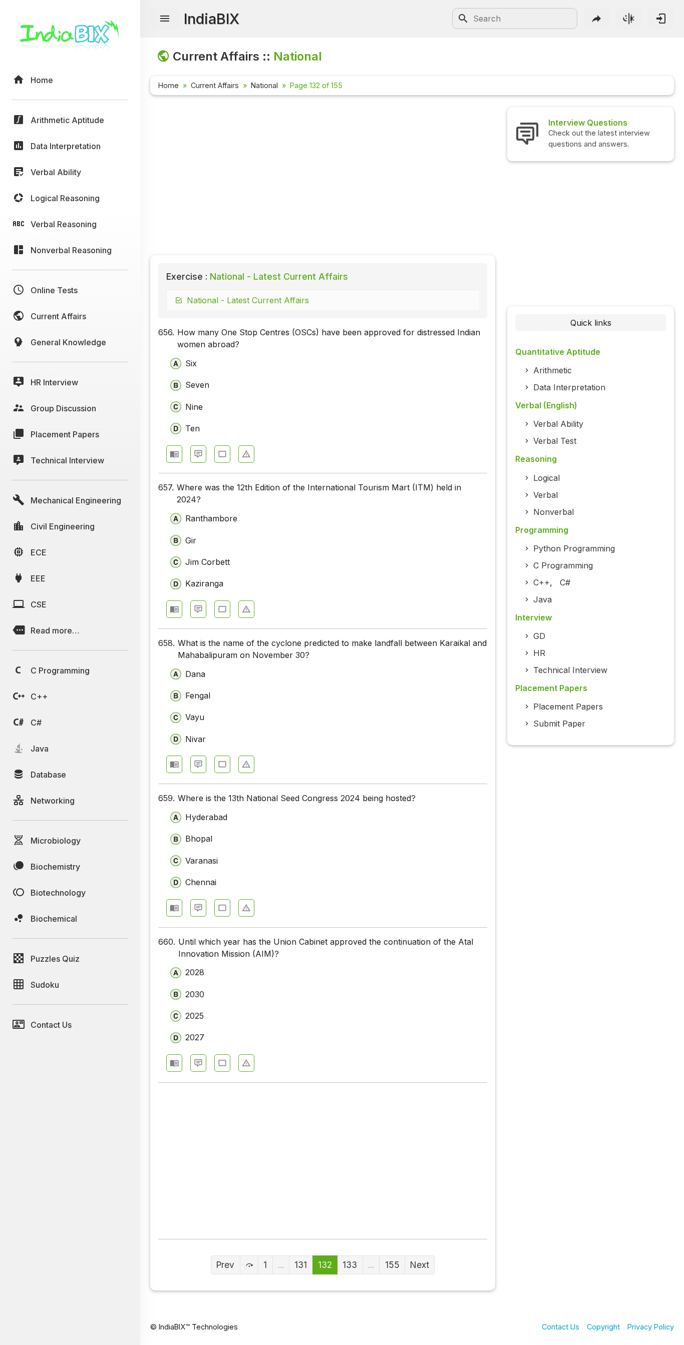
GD (539, 636)
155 (392, 1264)
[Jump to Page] (249, 1264)
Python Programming (574, 548)
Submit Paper (559, 724)
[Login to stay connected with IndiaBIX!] (661, 18)
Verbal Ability (558, 424)
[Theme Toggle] (629, 18)
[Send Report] (246, 454)
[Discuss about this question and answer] (198, 454)
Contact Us (560, 1326)
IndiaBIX (211, 19)
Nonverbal (553, 512)
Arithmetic (552, 370)
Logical (546, 478)
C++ (541, 582)
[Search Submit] (463, 18)
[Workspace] (222, 454)
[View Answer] (174, 454)
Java (542, 599)
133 (350, 1264)
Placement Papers (568, 707)
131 (300, 1264)
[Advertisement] (322, 177)
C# (565, 582)
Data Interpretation (569, 387)
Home (168, 85)
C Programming (563, 565)
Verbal (545, 495)
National (264, 85)
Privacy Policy (650, 1326)
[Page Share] (597, 18)
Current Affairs (215, 85)
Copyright (603, 1326)
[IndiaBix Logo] (70, 39)
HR (539, 653)
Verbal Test (554, 441)
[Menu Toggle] (164, 19)
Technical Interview (570, 670)
